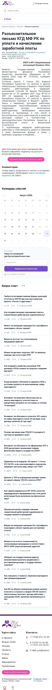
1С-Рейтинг (38, 681)
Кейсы (5, 658)
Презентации (8, 666)
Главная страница (9, 26)
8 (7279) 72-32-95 (39, 642)
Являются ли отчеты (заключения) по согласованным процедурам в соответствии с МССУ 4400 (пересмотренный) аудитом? (24, 544)
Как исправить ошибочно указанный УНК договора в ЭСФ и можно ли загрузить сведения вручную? (25, 368)
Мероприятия (9, 662)
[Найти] (5, 10)
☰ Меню (7, 19)
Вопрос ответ (10, 285)
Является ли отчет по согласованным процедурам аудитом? (20, 340)
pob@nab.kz (43, 650)
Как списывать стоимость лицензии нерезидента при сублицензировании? (26, 576)
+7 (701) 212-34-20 (39, 645)
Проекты (6, 650)
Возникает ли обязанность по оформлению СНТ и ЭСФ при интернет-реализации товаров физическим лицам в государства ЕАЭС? (26, 448)
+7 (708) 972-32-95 (39, 637)
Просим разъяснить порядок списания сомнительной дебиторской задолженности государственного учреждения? (23, 512)
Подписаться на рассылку (26, 268)
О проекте (7, 638)
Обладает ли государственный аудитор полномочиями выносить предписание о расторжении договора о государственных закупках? (23, 561)
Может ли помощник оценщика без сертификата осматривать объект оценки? (26, 326)
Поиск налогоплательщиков (16, 672)
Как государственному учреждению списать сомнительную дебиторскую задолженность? (24, 313)
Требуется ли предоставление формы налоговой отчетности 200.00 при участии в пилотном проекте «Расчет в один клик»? (25, 299)
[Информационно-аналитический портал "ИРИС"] (8, 3)
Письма (20, 26)
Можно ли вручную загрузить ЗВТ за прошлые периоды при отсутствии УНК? (25, 353)
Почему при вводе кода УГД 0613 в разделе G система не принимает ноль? (24, 433)
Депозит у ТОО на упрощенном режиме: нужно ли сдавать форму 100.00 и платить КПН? (25, 478)
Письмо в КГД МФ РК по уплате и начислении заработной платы (23, 53)
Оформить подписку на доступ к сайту (26, 159)
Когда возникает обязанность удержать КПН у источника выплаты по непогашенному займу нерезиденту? (25, 384)
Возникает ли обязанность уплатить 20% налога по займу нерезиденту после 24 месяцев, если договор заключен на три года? (25, 419)
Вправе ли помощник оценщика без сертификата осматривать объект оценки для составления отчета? (26, 528)
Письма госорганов (32, 26)
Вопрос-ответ (9, 642)
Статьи (5, 654)
